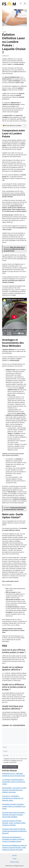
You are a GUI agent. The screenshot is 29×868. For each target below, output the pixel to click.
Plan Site (14, 855)
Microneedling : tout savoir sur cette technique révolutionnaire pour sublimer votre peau (14, 790)
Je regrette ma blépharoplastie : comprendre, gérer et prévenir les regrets (13, 782)
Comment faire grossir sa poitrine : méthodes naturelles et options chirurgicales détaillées (13, 815)
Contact (14, 858)
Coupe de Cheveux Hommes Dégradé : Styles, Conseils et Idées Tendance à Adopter (13, 823)
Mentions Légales (14, 861)
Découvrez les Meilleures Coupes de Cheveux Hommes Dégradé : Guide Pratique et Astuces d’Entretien (14, 847)
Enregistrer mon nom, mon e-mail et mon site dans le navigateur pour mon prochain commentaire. (15, 760)
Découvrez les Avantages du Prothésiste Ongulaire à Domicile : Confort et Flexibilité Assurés (13, 839)
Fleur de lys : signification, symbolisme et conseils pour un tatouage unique (12, 798)
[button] (21, 3)
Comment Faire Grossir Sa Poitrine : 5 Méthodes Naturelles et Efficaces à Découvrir (14, 831)
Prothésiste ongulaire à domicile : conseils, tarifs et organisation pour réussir (13, 806)
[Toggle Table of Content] (23, 125)
